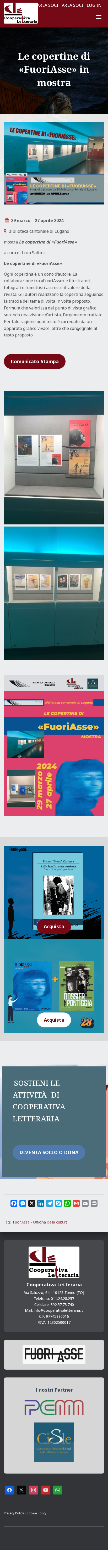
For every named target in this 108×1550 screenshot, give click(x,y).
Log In (94, 5)
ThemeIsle (74, 1537)
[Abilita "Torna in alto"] (97, 1539)
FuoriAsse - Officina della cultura (40, 1222)
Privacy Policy (14, 1513)
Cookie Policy (36, 1513)
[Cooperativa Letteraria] (23, 13)
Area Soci (47, 5)
